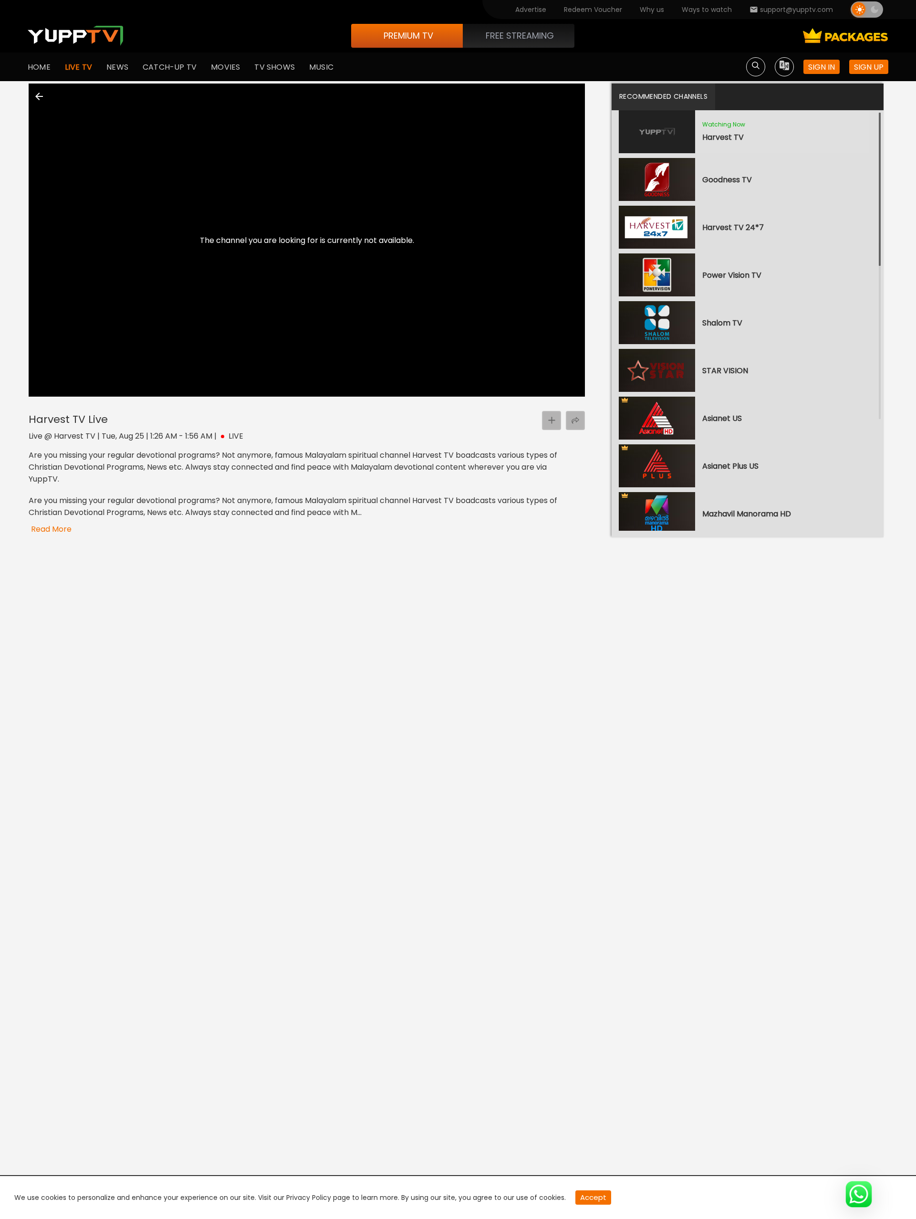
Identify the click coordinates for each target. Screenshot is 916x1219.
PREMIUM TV (408, 36)
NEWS (117, 67)
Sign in (821, 67)
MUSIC (321, 67)
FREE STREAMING (520, 36)
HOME (39, 67)
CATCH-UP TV (170, 67)
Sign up (869, 67)
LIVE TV (78, 67)
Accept (593, 1197)
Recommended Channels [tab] (663, 96)
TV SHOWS (274, 67)
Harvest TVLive (68, 419)
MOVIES (225, 67)
